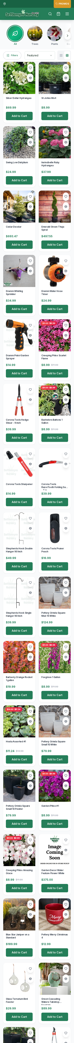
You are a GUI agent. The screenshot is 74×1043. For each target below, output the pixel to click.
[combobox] (40, 55)
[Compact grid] (67, 55)
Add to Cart (19, 115)
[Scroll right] (67, 36)
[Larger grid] (61, 55)
